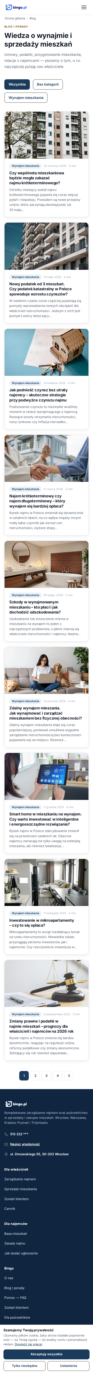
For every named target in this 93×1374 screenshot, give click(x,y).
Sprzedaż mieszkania (20, 1189)
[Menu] (84, 7)
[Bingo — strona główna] (15, 7)
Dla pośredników (17, 1317)
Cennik (9, 1209)
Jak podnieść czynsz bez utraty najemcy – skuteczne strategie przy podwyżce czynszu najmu (38, 395)
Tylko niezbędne (24, 1366)
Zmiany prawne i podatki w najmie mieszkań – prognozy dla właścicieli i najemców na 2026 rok (41, 1026)
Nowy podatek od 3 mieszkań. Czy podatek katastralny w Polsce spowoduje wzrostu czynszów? (40, 289)
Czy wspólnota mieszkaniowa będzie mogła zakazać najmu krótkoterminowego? (36, 178)
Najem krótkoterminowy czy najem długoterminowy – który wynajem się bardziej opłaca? (37, 501)
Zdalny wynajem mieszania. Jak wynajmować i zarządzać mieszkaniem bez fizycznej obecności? (45, 713)
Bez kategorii (48, 84)
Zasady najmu (14, 1243)
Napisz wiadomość (25, 1144)
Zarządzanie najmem (20, 1179)
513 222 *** (19, 1134)
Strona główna (15, 18)
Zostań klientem (16, 1199)
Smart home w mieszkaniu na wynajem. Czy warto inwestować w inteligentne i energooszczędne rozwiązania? (45, 819)
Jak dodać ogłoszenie (21, 1253)
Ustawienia (68, 1366)
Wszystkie (17, 84)
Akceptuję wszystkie (46, 1354)
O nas (8, 1278)
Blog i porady (14, 1288)
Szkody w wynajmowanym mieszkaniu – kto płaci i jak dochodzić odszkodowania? (35, 607)
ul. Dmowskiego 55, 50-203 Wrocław (39, 1154)
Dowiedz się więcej (28, 1344)
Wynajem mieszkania (26, 97)
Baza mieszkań (15, 1234)
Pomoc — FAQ (15, 1298)
